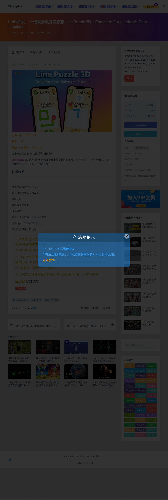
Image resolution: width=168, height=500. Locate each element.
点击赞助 (49, 260)
